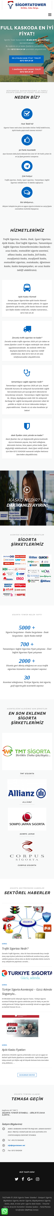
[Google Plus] (30, 1179)
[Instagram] (37, 1179)
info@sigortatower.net (16, 1145)
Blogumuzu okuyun (27, 1075)
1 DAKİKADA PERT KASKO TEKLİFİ (26, 70)
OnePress (29, 1210)
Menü (49, 15)
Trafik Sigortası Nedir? (15, 948)
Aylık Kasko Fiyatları (13, 1050)
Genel (4, 944)
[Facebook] (23, 1179)
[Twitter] (16, 1179)
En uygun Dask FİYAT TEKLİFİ (26, 59)
